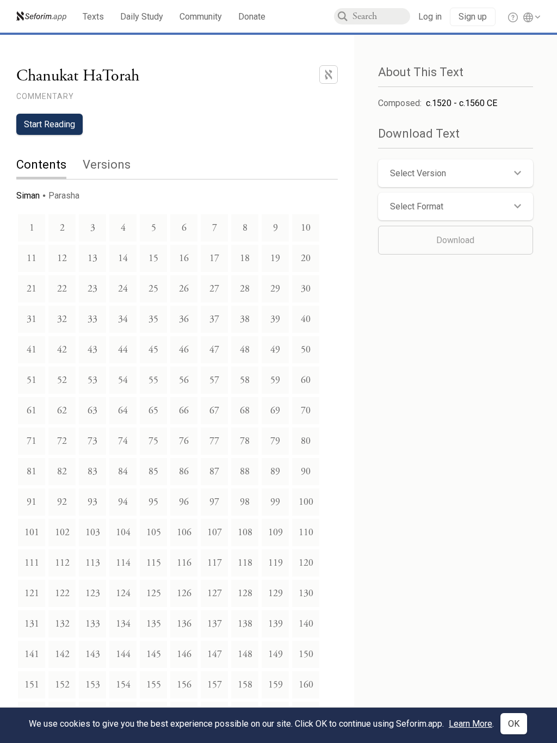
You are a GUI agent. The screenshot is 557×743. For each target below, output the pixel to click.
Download (455, 240)
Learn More (470, 724)
